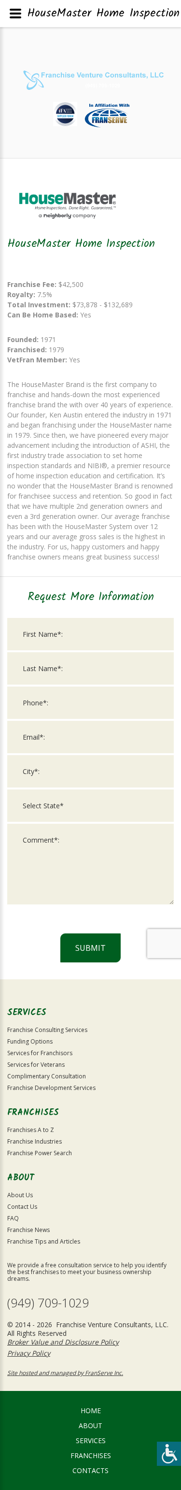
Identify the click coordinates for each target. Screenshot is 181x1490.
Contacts (90, 1470)
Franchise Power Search (39, 1153)
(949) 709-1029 (48, 1303)
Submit (90, 948)
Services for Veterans (36, 1064)
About (90, 1425)
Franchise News (28, 1230)
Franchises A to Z (30, 1130)
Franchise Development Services (51, 1088)
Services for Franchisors (39, 1053)
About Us (20, 1195)
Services (91, 1440)
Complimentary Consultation (46, 1076)
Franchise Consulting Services (47, 1030)
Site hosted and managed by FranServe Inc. (65, 1373)
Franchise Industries (34, 1141)
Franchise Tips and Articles (43, 1241)
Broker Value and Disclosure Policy (63, 1342)
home (91, 1410)
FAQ (13, 1218)
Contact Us (22, 1207)
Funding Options (30, 1041)
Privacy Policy (28, 1353)
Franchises (90, 1455)
